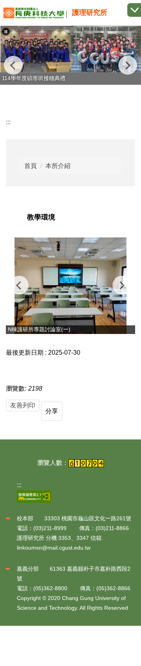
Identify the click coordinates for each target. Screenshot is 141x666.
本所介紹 (57, 165)
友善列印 (22, 405)
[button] (6, 32)
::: (8, 122)
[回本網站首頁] (35, 13)
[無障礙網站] (34, 496)
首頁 (30, 165)
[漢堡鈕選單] (134, 10)
